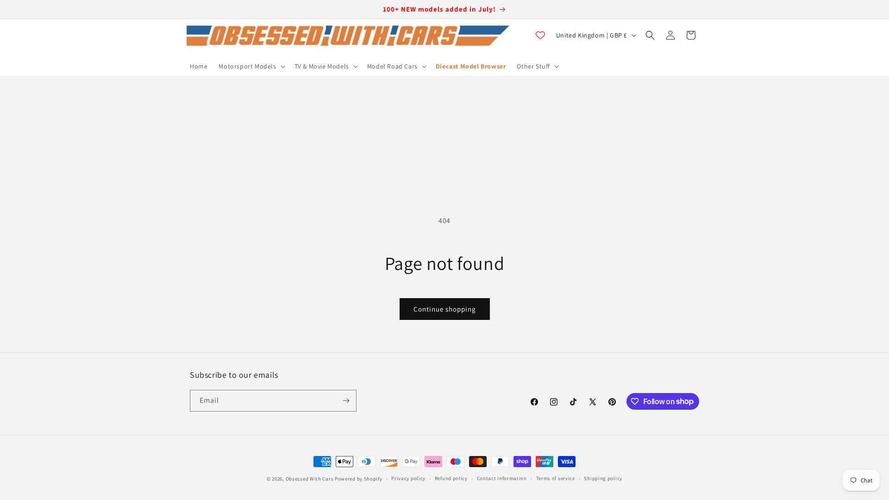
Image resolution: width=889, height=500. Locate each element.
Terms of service (555, 478)
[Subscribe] (346, 401)
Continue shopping (444, 309)
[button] (250, 66)
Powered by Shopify (358, 478)
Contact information (502, 478)
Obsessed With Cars (310, 478)
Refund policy (451, 478)
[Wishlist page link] (540, 35)
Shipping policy (603, 478)
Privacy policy (408, 478)
